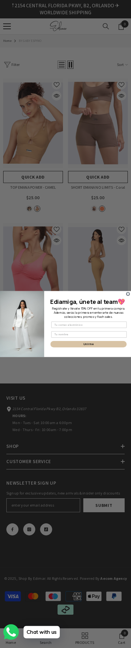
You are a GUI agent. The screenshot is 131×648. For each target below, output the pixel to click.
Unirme (88, 344)
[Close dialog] (128, 294)
